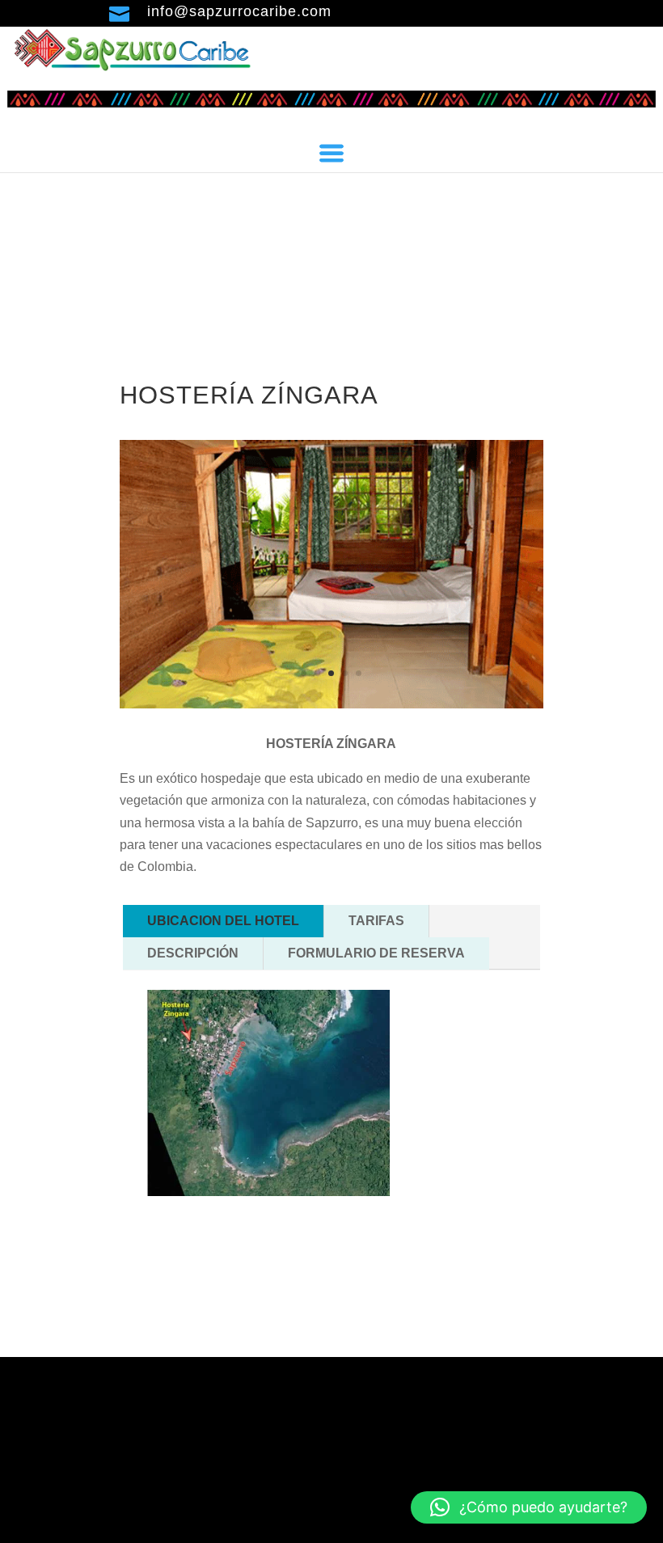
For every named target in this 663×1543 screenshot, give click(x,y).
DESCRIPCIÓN (193, 953)
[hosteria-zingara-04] (332, 704)
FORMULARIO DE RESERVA (376, 953)
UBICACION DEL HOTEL (223, 921)
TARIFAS (376, 921)
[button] (529, 1507)
